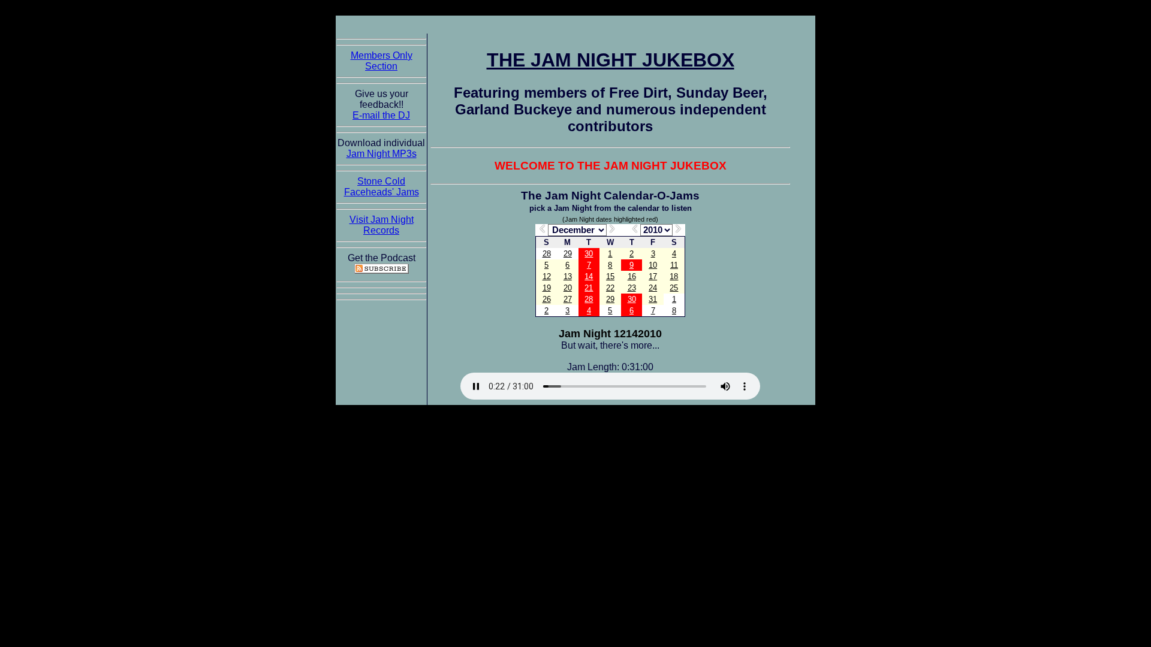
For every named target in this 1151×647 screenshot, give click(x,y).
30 (588, 253)
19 (547, 287)
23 (632, 287)
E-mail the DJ (381, 115)
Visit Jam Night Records (381, 224)
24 (653, 287)
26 (547, 299)
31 (653, 299)
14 (588, 276)
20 (568, 287)
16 (632, 276)
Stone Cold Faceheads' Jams (381, 186)
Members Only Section (381, 60)
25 (674, 287)
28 (547, 253)
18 (674, 276)
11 (674, 265)
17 (653, 276)
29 (568, 253)
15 (610, 276)
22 (610, 287)
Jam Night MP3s (381, 154)
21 (588, 287)
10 (653, 265)
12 (547, 276)
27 (568, 299)
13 (568, 276)
